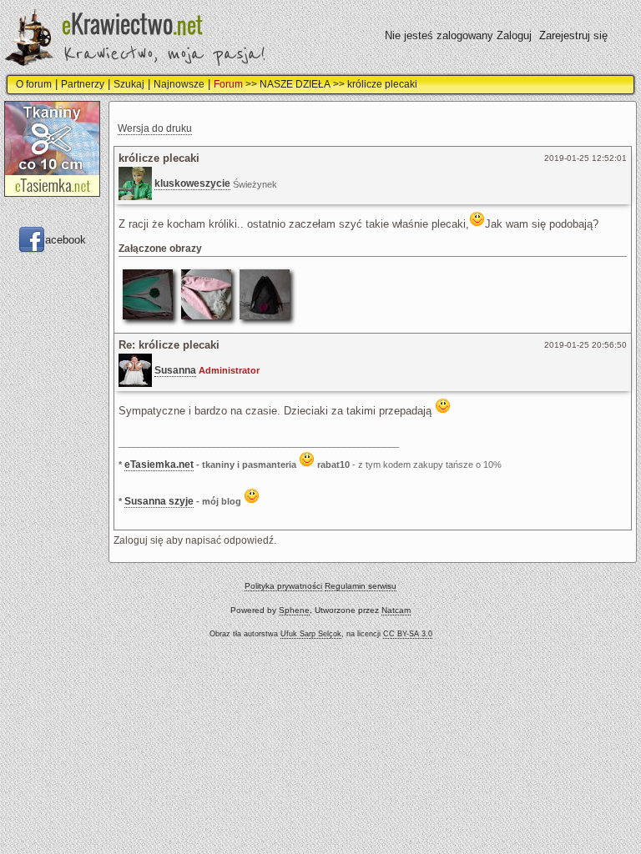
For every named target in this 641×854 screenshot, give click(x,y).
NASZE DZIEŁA (295, 84)
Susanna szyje (159, 501)
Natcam (396, 610)
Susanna (175, 370)
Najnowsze (179, 84)
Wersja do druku (155, 128)
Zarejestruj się (573, 35)
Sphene (294, 610)
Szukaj (129, 84)
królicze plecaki (382, 84)
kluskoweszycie (192, 183)
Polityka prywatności (283, 585)
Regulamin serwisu (360, 585)
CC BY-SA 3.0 (407, 634)
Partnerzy (82, 84)
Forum (228, 84)
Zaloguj (514, 35)
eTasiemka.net (159, 464)
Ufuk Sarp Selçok (310, 634)
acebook (65, 239)
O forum (34, 84)
